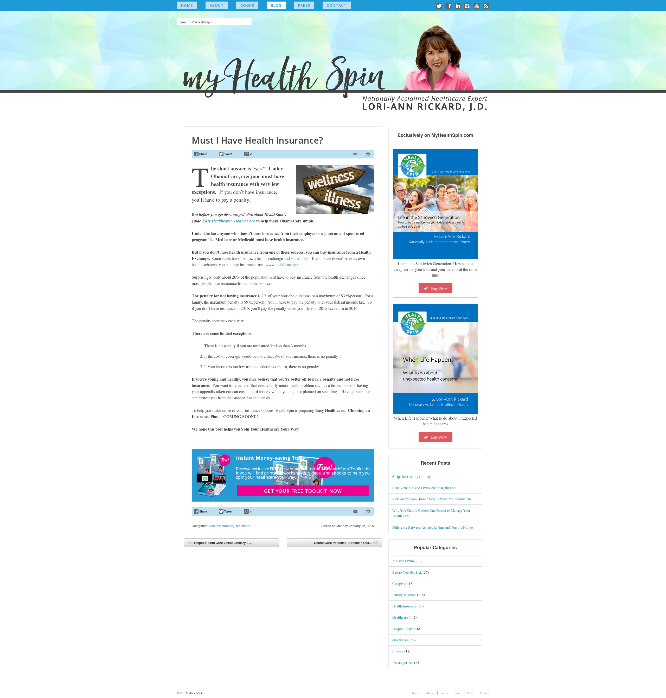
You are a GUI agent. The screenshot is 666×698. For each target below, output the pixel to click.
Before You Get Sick (407, 572)
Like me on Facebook (448, 6)
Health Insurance (221, 525)
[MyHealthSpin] (333, 58)
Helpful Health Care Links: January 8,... (223, 542)
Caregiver (399, 583)
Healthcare (242, 525)
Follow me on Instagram (467, 6)
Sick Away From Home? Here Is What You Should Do (431, 498)
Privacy (398, 651)
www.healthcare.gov (282, 264)
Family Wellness (404, 594)
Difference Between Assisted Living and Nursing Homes (432, 527)
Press (304, 5)
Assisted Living (403, 560)
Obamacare (400, 639)
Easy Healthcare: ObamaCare (228, 221)
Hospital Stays (402, 628)
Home (187, 5)
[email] (355, 154)
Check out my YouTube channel (476, 6)
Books (247, 5)
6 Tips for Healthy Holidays (412, 476)
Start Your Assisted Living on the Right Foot (424, 487)
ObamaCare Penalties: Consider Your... (343, 542)
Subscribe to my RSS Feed (486, 6)
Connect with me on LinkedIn (458, 6)
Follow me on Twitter (439, 6)
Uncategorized (402, 662)
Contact (337, 5)
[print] (367, 154)
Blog (276, 5)
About (217, 5)
